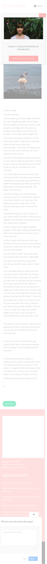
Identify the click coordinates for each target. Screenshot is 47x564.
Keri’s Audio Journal (23, 59)
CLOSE (42, 15)
